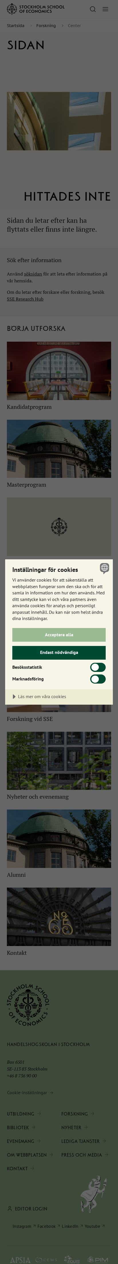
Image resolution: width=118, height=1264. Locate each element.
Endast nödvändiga (59, 652)
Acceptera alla (59, 634)
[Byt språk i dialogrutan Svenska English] (104, 568)
